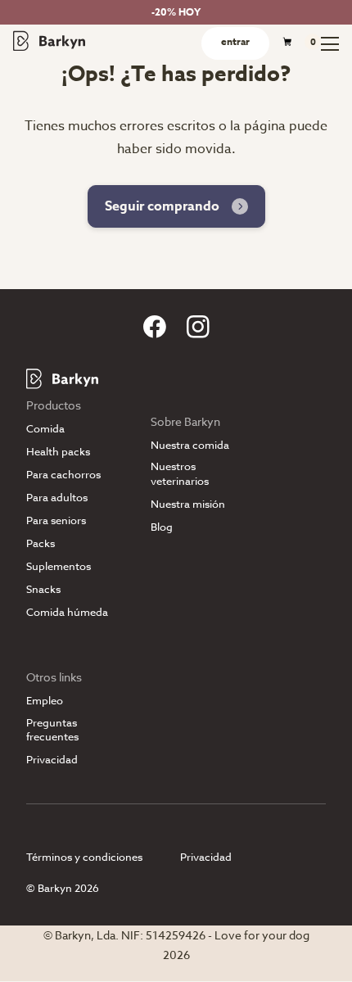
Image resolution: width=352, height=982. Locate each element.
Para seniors (56, 520)
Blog (162, 527)
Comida (45, 429)
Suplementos (58, 566)
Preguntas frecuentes (52, 730)
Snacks (43, 589)
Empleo (44, 701)
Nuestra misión (188, 504)
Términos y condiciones (84, 856)
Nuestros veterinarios (180, 473)
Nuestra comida (190, 445)
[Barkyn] (49, 40)
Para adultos (57, 498)
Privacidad (52, 760)
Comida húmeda (67, 612)
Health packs (58, 452)
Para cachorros (63, 475)
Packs (40, 543)
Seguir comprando (162, 206)
